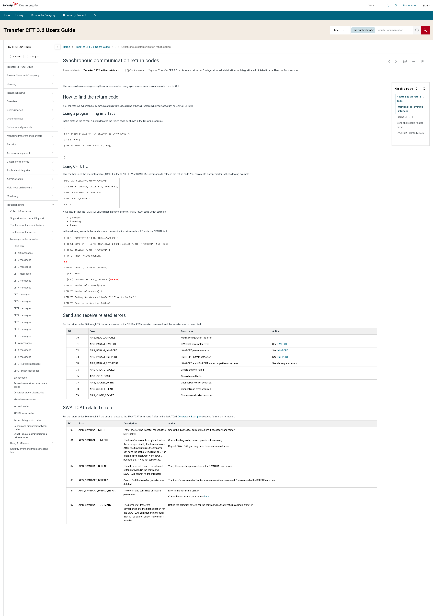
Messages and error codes (24, 239)
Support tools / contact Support (27, 218)
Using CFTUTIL (406, 117)
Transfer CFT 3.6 (167, 70)
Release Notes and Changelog (23, 75)
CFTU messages (22, 336)
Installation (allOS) (16, 92)
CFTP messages (22, 308)
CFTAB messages (23, 253)
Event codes (20, 377)
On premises (291, 70)
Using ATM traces (19, 443)
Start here (19, 246)
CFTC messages (22, 260)
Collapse (34, 56)
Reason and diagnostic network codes (30, 428)
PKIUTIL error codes (24, 413)
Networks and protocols (19, 127)
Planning (11, 84)
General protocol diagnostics (29, 392)
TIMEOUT (282, 344)
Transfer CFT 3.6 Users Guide (92, 47)
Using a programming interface (410, 108)
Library (19, 15)
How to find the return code (408, 98)
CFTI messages (22, 294)
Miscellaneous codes (25, 399)
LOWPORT (282, 350)
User (277, 70)
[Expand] (416, 88)
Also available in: (72, 70)
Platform (408, 5)
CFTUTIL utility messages (27, 364)
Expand (17, 56)
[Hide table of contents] (57, 47)
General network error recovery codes (30, 385)
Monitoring (12, 196)
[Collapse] (424, 88)
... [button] (115, 47)
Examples (196, 416)
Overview (12, 101)
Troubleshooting (15, 204)
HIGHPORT (282, 357)
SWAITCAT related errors (410, 133)
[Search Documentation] (425, 30)
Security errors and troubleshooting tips (29, 451)
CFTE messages (22, 266)
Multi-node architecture (19, 187)
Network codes (22, 406)
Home (6, 15)
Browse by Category (43, 15)
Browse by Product (74, 15)
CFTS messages (22, 322)
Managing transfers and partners (24, 136)
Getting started (15, 110)
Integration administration (255, 70)
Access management (18, 153)
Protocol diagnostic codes (27, 420)
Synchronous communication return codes (30, 436)
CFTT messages (22, 329)
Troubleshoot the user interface (27, 225)
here (206, 496)
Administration (15, 179)
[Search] (387, 5)
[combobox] (381, 30)
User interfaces (15, 118)
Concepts (183, 416)
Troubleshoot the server (23, 232)
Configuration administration (219, 70)
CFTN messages (22, 301)
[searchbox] (378, 5)
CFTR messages (22, 315)
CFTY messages (22, 357)
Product (340, 30)
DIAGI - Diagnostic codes (26, 370)
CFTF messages (22, 273)
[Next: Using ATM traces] (396, 61)
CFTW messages (23, 343)
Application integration (19, 170)
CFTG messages (22, 280)
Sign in (426, 5)
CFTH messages (22, 287)
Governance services (18, 161)
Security (11, 144)
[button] (95, 15)
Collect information (20, 211)
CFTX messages (22, 350)
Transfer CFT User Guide (20, 67)
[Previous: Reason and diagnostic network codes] (389, 61)
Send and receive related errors (410, 125)
